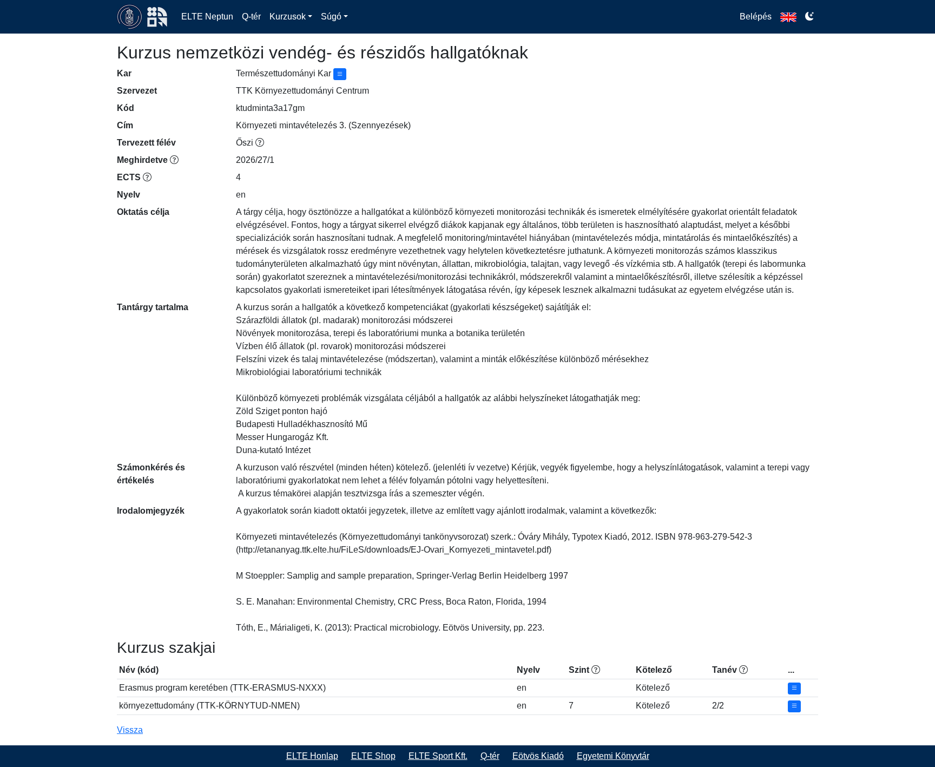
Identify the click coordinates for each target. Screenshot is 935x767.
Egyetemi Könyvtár (613, 756)
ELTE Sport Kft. (438, 756)
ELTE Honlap (312, 756)
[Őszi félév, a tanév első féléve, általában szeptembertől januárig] (259, 142)
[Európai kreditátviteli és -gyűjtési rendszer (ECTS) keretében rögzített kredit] (147, 177)
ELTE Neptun (207, 16)
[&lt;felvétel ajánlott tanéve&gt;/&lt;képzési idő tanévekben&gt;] (743, 669)
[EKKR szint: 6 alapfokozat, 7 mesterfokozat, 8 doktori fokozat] (595, 669)
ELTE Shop (373, 756)
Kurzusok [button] (287, 16)
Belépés (756, 16)
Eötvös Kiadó (538, 756)
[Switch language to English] (788, 16)
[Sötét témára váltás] (809, 16)
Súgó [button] (331, 16)
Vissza (130, 730)
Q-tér (251, 16)
